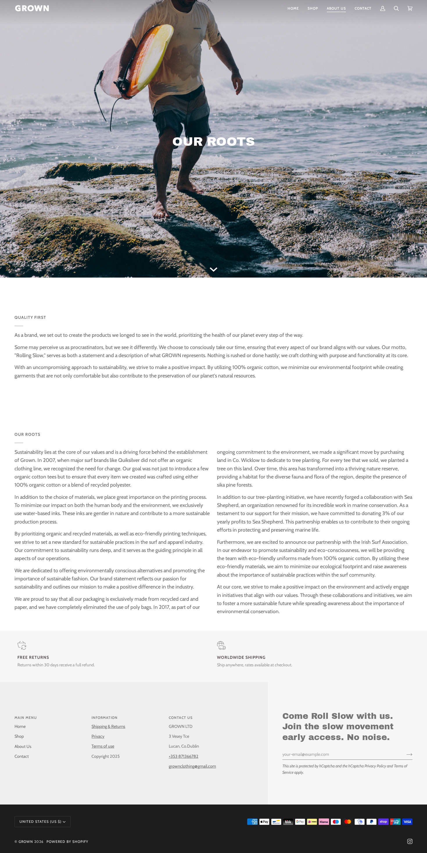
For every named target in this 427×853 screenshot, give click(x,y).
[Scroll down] (213, 269)
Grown (26, 841)
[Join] (404, 754)
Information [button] (105, 717)
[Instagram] (409, 841)
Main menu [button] (26, 717)
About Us (23, 746)
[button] (312, 8)
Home (20, 726)
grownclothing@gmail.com (192, 766)
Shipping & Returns (108, 726)
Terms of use (103, 746)
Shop (19, 736)
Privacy (98, 736)
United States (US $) (40, 821)
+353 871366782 (183, 756)
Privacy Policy (375, 766)
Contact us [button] (181, 717)
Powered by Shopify (67, 841)
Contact (22, 756)
